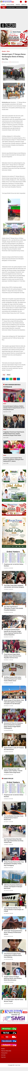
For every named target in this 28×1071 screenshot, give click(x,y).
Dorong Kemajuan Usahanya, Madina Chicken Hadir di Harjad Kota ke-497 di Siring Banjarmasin (13, 407)
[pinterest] (14, 379)
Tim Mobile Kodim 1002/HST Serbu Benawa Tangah (13, 1000)
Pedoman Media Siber (6, 1050)
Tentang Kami (4, 1053)
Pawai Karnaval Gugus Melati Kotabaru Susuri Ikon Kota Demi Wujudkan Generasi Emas (12, 656)
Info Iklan (3, 1055)
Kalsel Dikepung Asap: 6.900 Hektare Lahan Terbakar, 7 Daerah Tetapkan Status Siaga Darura (13, 770)
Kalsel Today (17, 1065)
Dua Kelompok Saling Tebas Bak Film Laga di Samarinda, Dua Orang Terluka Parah (13, 840)
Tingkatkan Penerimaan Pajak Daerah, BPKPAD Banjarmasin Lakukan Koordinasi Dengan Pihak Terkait (13, 433)
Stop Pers (3, 1057)
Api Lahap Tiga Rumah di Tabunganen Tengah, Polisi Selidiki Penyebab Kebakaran (13, 608)
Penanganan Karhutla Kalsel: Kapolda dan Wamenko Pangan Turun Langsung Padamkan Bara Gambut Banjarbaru (13, 632)
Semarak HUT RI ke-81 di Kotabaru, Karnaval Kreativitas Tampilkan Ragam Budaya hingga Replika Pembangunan (13, 725)
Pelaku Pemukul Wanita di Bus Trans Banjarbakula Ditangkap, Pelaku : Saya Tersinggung (14, 863)
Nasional (3, 4)
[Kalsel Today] (7, 2)
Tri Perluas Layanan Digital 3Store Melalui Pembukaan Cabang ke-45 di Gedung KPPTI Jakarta (13, 459)
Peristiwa (18, 4)
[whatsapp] (10, 379)
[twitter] (7, 379)
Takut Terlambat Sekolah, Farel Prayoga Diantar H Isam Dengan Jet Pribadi (13, 909)
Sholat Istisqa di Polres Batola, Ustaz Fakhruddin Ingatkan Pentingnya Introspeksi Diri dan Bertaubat (14, 701)
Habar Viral (24, 4)
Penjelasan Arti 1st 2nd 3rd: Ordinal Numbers (13, 565)
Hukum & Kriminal (10, 4)
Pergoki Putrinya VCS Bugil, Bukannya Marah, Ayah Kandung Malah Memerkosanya (13, 978)
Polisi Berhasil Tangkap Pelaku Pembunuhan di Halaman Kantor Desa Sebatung (13, 955)
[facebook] (3, 379)
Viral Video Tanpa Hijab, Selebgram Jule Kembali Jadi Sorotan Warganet (14, 586)
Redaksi (3, 1048)
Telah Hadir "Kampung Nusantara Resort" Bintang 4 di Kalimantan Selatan (13, 932)
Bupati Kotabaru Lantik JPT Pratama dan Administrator (14, 748)
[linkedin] (18, 379)
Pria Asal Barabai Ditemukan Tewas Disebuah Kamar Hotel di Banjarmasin (13, 817)
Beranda (4, 51)
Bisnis (8, 51)
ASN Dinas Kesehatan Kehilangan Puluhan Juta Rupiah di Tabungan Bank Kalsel (13, 886)
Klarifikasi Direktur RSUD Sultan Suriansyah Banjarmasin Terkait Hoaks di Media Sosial (12, 678)
